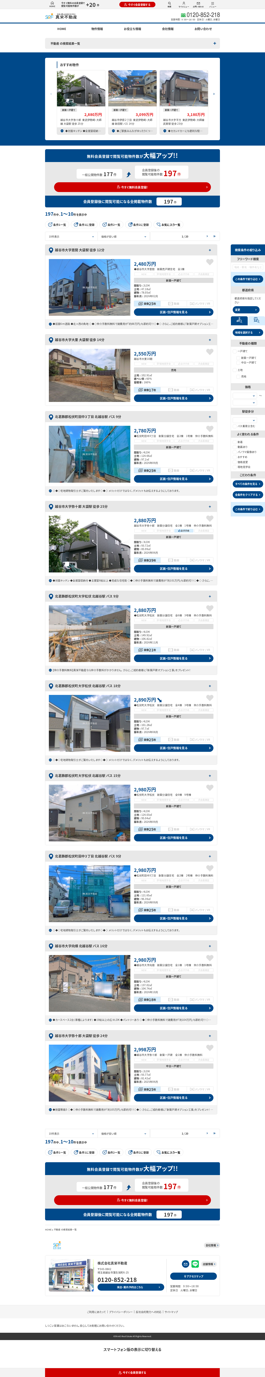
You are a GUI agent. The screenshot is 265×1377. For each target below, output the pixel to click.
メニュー (212, 7)
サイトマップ (171, 1312)
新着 (240, 442)
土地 (240, 370)
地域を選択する (244, 332)
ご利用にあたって (96, 1312)
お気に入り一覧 (171, 225)
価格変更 (243, 462)
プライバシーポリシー (121, 1312)
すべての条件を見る (246, 484)
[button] (213, 92)
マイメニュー (184, 6)
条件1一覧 (59, 225)
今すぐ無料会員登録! (134, 187)
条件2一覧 (114, 225)
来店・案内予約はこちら (130, 1287)
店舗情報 (208, 1264)
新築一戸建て (249, 357)
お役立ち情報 (132, 29)
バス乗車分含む (246, 426)
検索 (169, 7)
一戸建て (243, 351)
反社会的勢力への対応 (148, 1312)
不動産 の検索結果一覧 (65, 43)
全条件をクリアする (246, 494)
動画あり (243, 447)
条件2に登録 (141, 225)
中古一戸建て (249, 362)
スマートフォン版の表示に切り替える (132, 1349)
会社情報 (168, 29)
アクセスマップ (195, 1276)
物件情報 (97, 29)
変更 (237, 309)
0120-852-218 (117, 1279)
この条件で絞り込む (246, 279)
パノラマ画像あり (247, 452)
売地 (243, 376)
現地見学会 (244, 467)
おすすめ (242, 457)
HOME (52, 6)
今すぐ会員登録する (139, 4)
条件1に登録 (86, 225)
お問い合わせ (198, 7)
